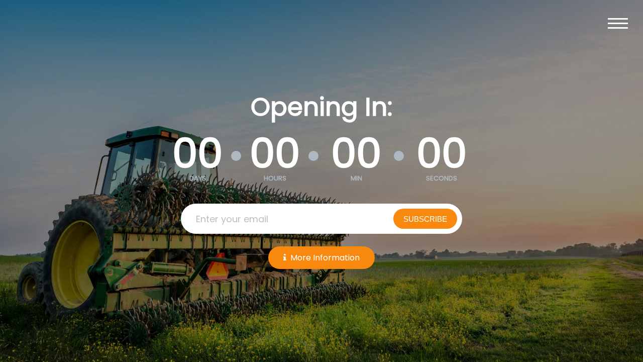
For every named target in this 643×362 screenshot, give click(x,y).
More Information (325, 257)
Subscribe (425, 219)
